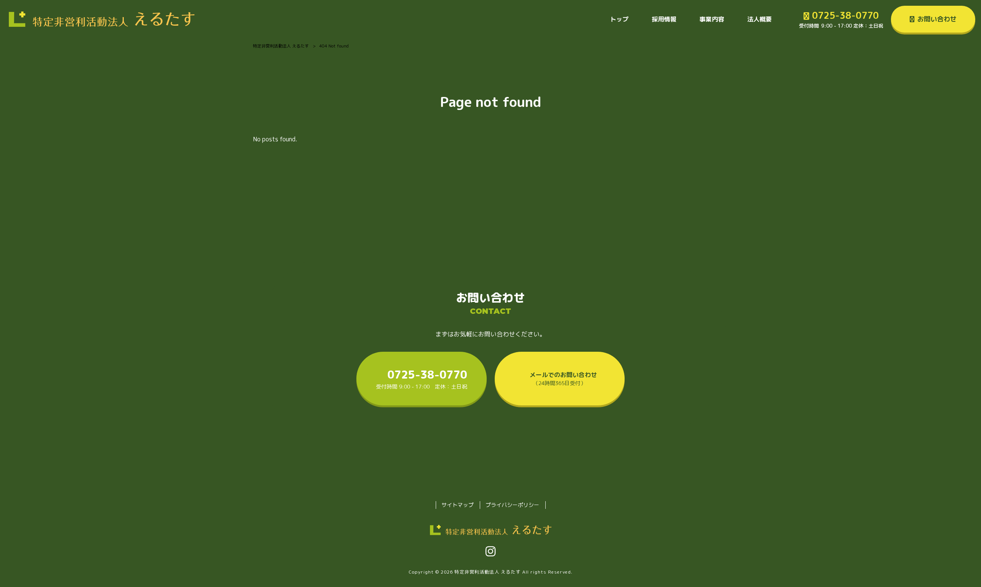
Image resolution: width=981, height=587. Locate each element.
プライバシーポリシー (512, 504)
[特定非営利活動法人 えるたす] (101, 19)
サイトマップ (457, 504)
